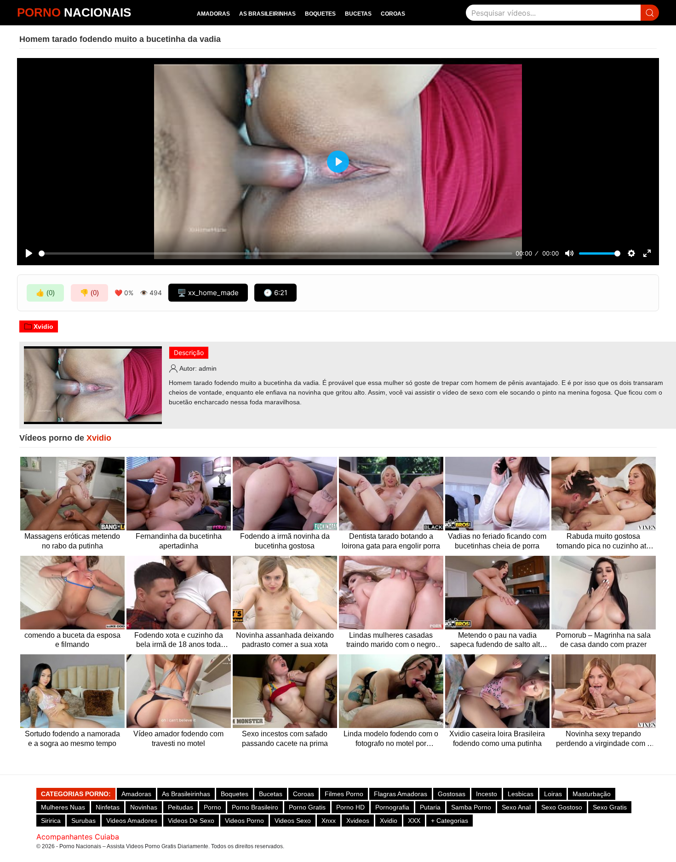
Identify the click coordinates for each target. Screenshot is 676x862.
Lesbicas (520, 794)
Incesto (486, 794)
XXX (414, 820)
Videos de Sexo (191, 820)
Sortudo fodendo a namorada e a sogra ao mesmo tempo (72, 738)
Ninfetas (108, 807)
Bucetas (358, 14)
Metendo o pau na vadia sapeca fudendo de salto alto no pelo (497, 640)
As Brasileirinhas (267, 14)
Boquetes (320, 14)
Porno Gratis (307, 807)
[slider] (275, 253)
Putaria (430, 807)
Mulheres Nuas (63, 807)
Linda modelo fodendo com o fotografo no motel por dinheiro (391, 739)
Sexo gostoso (561, 807)
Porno (212, 807)
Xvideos (357, 820)
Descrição (189, 352)
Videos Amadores (131, 820)
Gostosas (451, 794)
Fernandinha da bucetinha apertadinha (179, 541)
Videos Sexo (293, 820)
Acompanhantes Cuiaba (77, 836)
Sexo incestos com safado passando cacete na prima (285, 738)
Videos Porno (244, 820)
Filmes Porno (344, 794)
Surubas (83, 820)
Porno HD (350, 807)
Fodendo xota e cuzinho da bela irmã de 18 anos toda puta (178, 640)
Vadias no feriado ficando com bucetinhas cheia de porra (497, 541)
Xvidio (43, 326)
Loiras (553, 794)
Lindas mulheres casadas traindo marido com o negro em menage (390, 640)
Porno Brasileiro (255, 807)
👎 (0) (89, 293)
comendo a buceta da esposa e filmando (72, 640)
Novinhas (143, 807)
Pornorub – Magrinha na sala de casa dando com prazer (603, 640)
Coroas (393, 14)
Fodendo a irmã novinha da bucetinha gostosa (285, 541)
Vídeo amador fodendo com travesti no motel (178, 738)
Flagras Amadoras (400, 794)
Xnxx (328, 820)
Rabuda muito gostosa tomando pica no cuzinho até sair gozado (603, 541)
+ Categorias (449, 820)
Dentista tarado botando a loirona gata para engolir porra (391, 541)
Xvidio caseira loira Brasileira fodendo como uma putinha (497, 738)
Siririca (51, 820)
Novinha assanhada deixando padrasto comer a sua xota (285, 640)
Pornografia (392, 807)
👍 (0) (45, 293)
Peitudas (180, 807)
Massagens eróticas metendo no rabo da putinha (72, 541)
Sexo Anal (516, 807)
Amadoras (213, 14)
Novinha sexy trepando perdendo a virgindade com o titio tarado (603, 739)
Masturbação (592, 794)
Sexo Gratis (610, 807)
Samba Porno (471, 807)
